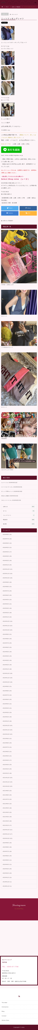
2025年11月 (6, 573)
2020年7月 (6, 851)
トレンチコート (18, 515)
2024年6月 (6, 647)
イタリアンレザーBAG (7, 469)
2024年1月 (6, 669)
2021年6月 (6, 803)
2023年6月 (6, 699)
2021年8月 (6, 795)
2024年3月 (6, 660)
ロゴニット (4, 407)
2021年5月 (6, 808)
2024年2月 (6, 664)
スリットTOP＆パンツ (7, 491)
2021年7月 (6, 799)
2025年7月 (6, 591)
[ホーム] (2, 5)
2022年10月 (6, 734)
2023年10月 (6, 682)
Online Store (5, 1020)
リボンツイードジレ (6, 500)
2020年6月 (6, 855)
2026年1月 (6, 565)
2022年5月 (6, 756)
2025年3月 (6, 608)
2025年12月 (6, 569)
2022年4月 (6, 760)
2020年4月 (6, 864)
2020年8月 (6, 847)
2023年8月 (6, 690)
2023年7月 (6, 695)
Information (5, 1007)
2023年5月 (6, 703)
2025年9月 (6, 582)
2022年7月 (6, 747)
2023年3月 (6, 712)
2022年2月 (6, 769)
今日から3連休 (5, 495)
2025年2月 (6, 612)
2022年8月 (6, 743)
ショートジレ (4, 482)
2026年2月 (6, 560)
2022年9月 (6, 738)
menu (35, 2)
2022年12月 (6, 725)
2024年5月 (6, 651)
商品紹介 (10, 220)
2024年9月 (6, 634)
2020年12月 (6, 829)
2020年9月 (6, 842)
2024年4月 (6, 656)
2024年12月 (6, 621)
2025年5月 (6, 599)
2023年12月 (6, 673)
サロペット (4, 316)
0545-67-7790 (6, 144)
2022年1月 (6, 773)
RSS (19, 996)
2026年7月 (6, 538)
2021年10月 (6, 786)
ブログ (7, 6)
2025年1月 (6, 617)
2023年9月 (6, 686)
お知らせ (4, 14)
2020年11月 (6, 834)
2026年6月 (6, 543)
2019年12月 (6, 881)
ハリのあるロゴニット (7, 347)
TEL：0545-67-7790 (10, 967)
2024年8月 (6, 638)
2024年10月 (6, 630)
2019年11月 (6, 886)
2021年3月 (6, 816)
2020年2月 (6, 873)
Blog (3, 1011)
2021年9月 (6, 790)
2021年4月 (6, 812)
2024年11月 (6, 625)
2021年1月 (6, 825)
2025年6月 (6, 595)
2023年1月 (6, 721)
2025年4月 (6, 604)
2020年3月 (6, 868)
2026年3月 (6, 556)
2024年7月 (6, 643)
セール (18, 511)
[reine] (16, 2)
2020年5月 (6, 860)
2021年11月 (6, 782)
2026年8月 (6, 534)
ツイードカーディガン (7, 487)
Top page (4, 1002)
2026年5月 (6, 547)
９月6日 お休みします (7, 284)
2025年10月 (6, 578)
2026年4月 (6, 551)
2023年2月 (6, 716)
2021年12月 (6, 777)
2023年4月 (6, 708)
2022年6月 (6, 751)
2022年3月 (6, 764)
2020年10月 (6, 838)
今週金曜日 (4, 438)
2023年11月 (6, 677)
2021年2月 (6, 821)
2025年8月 (6, 586)
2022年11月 (6, 729)
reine (22, 1027)
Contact (4, 1016)
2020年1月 (6, 877)
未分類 (18, 524)
